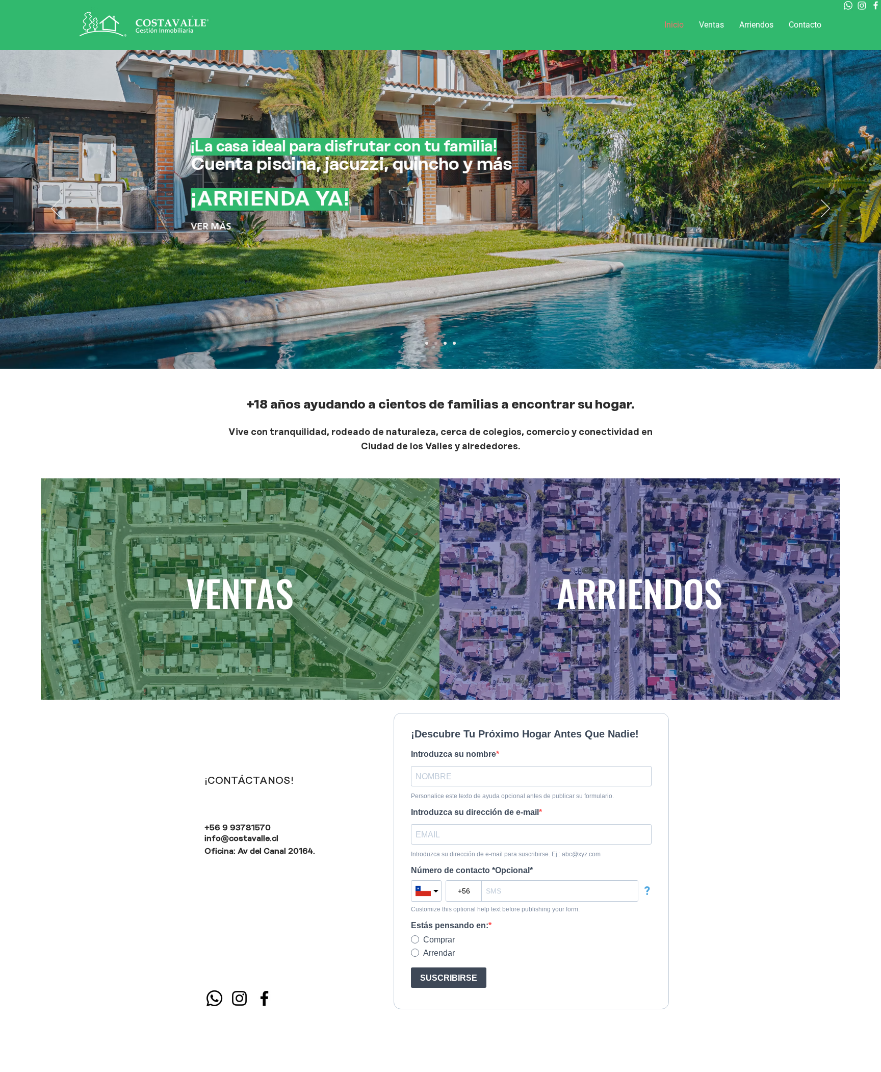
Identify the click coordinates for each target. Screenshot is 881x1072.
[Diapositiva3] (454, 343)
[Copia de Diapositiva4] (445, 343)
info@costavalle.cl (241, 838)
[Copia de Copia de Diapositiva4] (426, 343)
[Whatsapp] (848, 5)
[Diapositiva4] (435, 343)
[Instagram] (862, 5)
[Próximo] (825, 209)
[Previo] (55, 209)
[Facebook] (875, 5)
